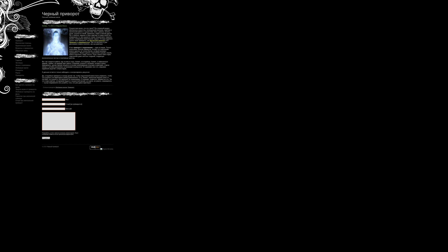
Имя (67, 99)
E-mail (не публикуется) (74, 104)
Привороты (20, 75)
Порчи (18, 73)
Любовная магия (61, 87)
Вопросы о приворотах (24, 48)
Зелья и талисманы (23, 65)
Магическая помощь (23, 43)
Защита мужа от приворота (26, 89)
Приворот (71, 87)
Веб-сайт (69, 109)
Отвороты (19, 70)
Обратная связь (22, 51)
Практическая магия (23, 46)
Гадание (19, 60)
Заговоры (19, 63)
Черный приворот (61, 13)
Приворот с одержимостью (79, 42)
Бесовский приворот (97, 40)
